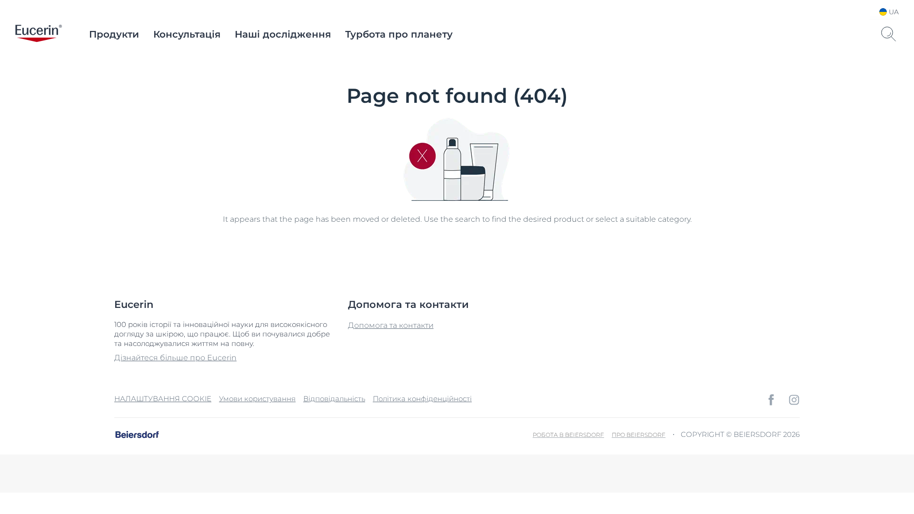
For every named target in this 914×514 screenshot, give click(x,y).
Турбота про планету (399, 34)
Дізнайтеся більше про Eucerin (175, 357)
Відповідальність (334, 398)
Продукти (114, 34)
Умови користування (257, 398)
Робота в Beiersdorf (568, 434)
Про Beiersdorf (639, 434)
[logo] (38, 34)
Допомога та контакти (391, 325)
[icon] (771, 399)
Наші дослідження (283, 34)
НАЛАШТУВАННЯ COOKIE (162, 398)
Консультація (186, 34)
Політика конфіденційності (422, 398)
